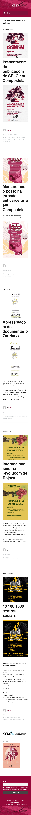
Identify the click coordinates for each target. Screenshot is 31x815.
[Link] (15, 810)
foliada (15, 559)
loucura (23, 416)
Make (9, 804)
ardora (10, 130)
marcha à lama (12, 275)
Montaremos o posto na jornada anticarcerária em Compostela (15, 198)
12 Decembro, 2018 (8, 573)
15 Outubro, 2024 (8, 29)
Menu (8, 13)
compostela (19, 137)
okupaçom (14, 719)
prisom (9, 276)
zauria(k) (10, 418)
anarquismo (7, 137)
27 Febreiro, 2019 (7, 431)
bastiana (13, 137)
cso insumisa (7, 717)
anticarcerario (17, 273)
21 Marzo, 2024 (7, 154)
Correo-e (5, 781)
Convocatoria (7, 134)
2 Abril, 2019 (6, 289)
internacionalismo (22, 559)
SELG (9, 141)
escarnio (15, 139)
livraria (9, 719)
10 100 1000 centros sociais (13, 610)
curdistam (10, 559)
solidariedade (21, 719)
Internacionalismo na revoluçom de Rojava (15, 470)
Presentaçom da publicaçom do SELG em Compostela (15, 71)
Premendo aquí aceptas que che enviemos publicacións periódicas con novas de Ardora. (15, 788)
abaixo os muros (8, 273)
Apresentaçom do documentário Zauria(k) (15, 329)
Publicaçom (14, 134)
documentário (11, 416)
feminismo (18, 416)
